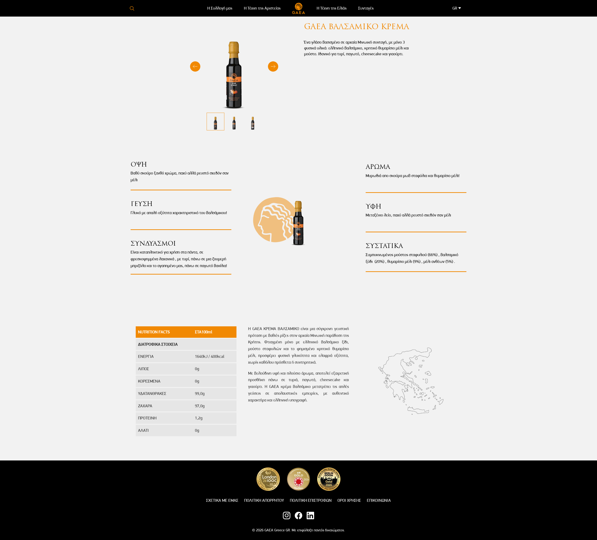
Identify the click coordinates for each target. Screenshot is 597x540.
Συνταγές (366, 8)
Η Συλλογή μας (219, 8)
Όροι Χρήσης (349, 500)
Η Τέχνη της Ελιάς (332, 8)
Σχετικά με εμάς (222, 500)
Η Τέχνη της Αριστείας (262, 8)
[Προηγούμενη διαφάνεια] (195, 66)
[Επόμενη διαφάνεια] (273, 66)
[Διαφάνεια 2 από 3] (234, 121)
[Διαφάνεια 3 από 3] (252, 121)
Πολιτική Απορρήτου (264, 500)
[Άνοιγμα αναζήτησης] (132, 8)
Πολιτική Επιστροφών (311, 500)
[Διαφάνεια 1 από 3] (215, 121)
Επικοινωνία (379, 500)
